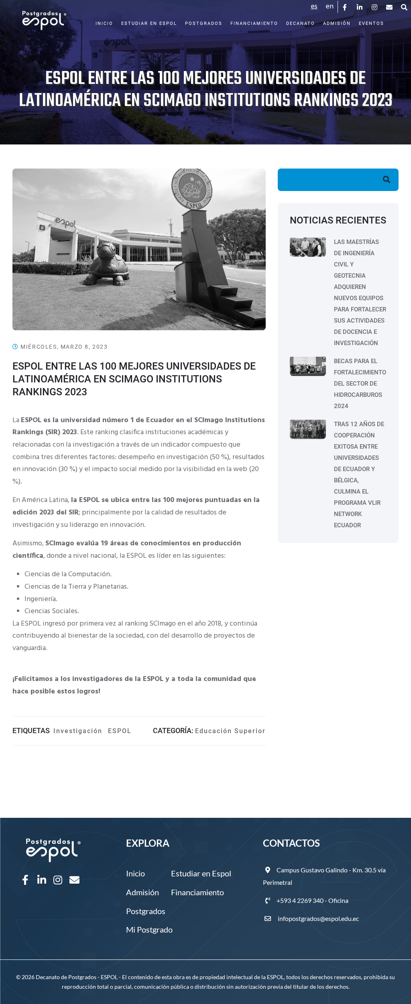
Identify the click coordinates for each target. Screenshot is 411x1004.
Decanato (300, 23)
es (314, 6)
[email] (390, 7)
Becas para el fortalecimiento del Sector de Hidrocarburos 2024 (360, 384)
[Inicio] (44, 16)
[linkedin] (360, 7)
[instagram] (375, 7)
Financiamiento (254, 23)
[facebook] (345, 7)
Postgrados (203, 23)
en (330, 6)
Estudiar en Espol (149, 23)
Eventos (371, 23)
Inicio (104, 23)
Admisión (337, 23)
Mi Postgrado (149, 929)
